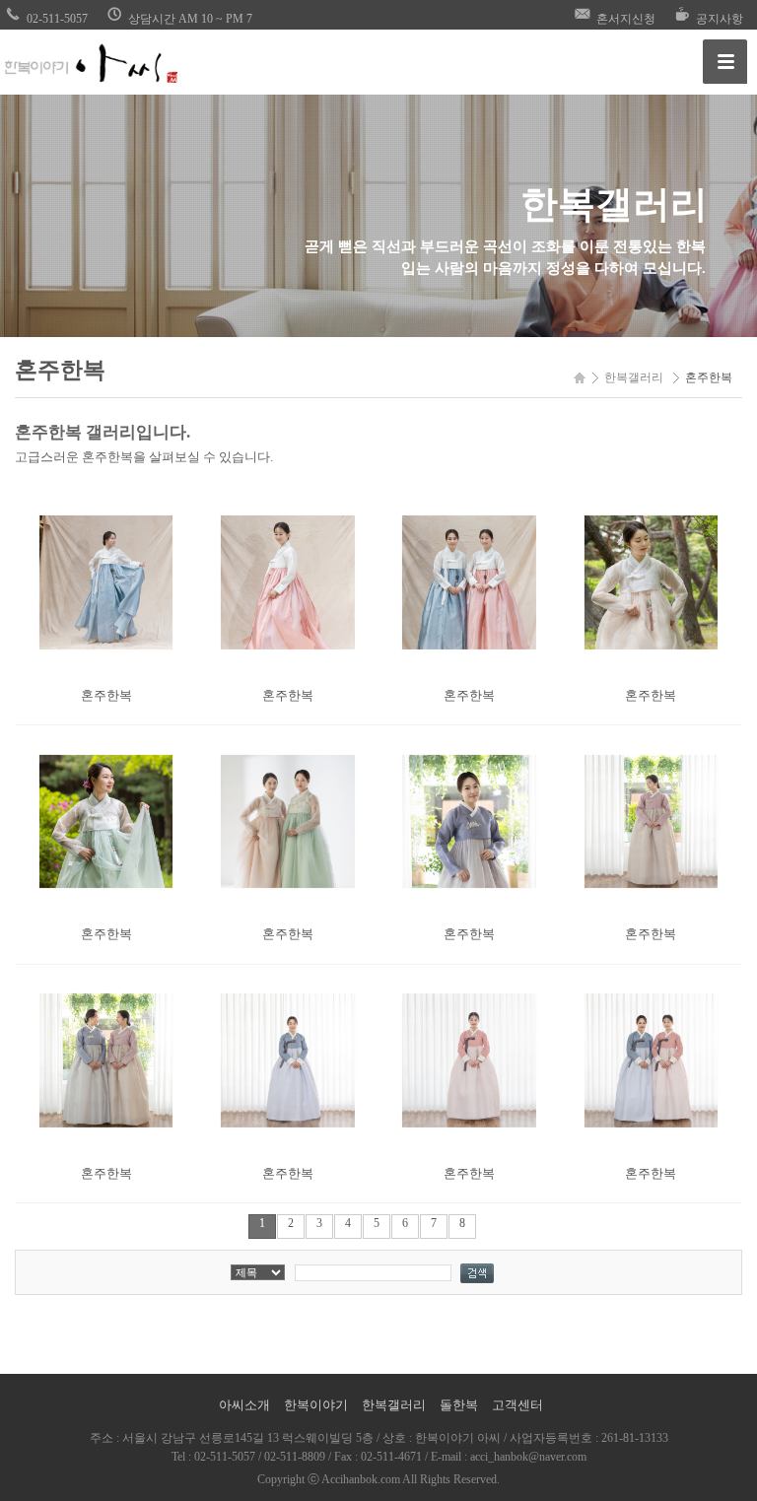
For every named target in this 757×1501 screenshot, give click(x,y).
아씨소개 (244, 1405)
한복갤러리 (394, 1405)
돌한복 (459, 1405)
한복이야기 (316, 1405)
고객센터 (517, 1405)
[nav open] (725, 61)
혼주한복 (106, 695)
